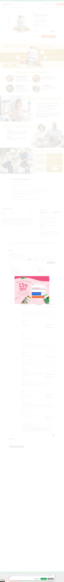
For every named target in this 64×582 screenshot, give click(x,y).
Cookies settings (36, 578)
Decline (51, 578)
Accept (44, 578)
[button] (2, 580)
